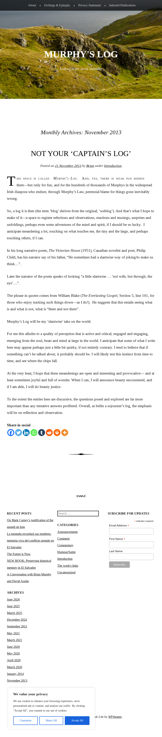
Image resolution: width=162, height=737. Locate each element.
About (32, 5)
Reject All (51, 720)
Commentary (65, 545)
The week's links (67, 565)
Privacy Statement (89, 5)
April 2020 (14, 660)
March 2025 (14, 613)
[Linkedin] (26, 432)
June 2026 (13, 599)
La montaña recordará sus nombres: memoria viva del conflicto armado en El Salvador (30, 540)
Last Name (116, 551)
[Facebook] (10, 432)
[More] (64, 432)
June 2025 (13, 606)
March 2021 (14, 640)
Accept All (77, 720)
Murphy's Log (81, 54)
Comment (63, 538)
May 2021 (13, 633)
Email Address (119, 525)
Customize (25, 720)
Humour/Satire (66, 552)
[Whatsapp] (33, 432)
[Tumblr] (41, 432)
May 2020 (13, 653)
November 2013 (17, 680)
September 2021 (17, 626)
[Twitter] (18, 432)
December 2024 (17, 619)
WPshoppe (115, 716)
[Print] (57, 432)
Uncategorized (66, 572)
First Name (117, 539)
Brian (90, 166)
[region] (51, 708)
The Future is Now (19, 554)
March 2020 (14, 667)
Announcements (67, 532)
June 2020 (13, 646)
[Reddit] (49, 432)
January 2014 (15, 674)
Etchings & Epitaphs (57, 5)
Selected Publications (122, 5)
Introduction (113, 166)
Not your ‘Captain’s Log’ (81, 153)
